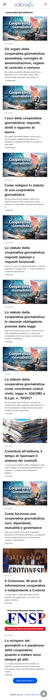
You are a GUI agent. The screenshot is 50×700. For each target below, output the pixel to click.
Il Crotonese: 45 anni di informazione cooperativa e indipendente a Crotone (25, 585)
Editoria (9, 44)
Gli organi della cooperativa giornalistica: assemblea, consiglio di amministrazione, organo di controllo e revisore (25, 58)
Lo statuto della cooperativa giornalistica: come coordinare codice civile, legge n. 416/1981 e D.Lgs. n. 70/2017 (25, 389)
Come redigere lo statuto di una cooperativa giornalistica (24, 189)
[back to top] (43, 693)
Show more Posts (24, 681)
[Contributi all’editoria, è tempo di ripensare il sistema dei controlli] (25, 431)
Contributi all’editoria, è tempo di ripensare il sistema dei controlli (23, 455)
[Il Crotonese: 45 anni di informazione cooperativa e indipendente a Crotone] (25, 560)
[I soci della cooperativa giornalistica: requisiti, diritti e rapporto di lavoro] (25, 98)
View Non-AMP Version (32, 695)
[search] (45, 4)
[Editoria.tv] (25, 4)
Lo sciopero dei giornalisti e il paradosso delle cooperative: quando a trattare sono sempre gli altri (24, 650)
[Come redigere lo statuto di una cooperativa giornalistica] (25, 165)
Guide (7, 374)
